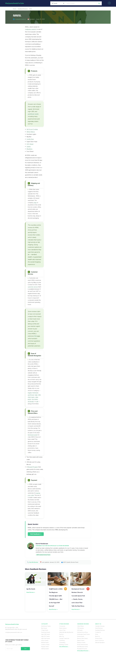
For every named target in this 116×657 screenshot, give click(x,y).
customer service (33, 287)
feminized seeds (32, 435)
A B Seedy (79, 630)
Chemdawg (62, 642)
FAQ (35, 336)
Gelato (29, 146)
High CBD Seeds (45, 634)
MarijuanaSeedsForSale (14, 3)
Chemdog (62, 640)
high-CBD (38, 395)
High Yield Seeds (45, 638)
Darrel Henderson (42, 543)
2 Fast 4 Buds (80, 626)
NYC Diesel (30, 144)
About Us (97, 636)
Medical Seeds (45, 642)
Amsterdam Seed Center (83, 634)
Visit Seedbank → (35, 534)
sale (37, 401)
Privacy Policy (98, 638)
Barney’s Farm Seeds (82, 638)
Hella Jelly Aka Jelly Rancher (66, 632)
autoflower (31, 395)
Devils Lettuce (62, 628)
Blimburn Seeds (81, 642)
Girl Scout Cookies (32, 129)
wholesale (31, 401)
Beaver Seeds (80, 640)
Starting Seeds (45, 648)
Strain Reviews (99, 628)
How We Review (33, 562)
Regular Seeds (45, 646)
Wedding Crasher (63, 644)
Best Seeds (44, 628)
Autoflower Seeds (46, 626)
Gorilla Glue (30, 139)
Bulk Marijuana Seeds (82, 646)
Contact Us (98, 632)
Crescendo (62, 626)
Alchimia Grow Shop (82, 632)
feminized (35, 393)
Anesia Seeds (80, 636)
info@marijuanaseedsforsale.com (13, 632)
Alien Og (61, 636)
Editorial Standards (100, 642)
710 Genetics (80, 628)
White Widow (31, 132)
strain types (31, 397)
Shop (96, 634)
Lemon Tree (62, 630)
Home (14, 9)
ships (35, 202)
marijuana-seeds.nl (20, 19)
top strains (35, 399)
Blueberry (29, 149)
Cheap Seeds (44, 630)
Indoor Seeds (44, 640)
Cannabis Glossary (100, 626)
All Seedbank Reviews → (83, 650)
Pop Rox (61, 634)
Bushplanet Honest (82, 648)
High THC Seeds (45, 636)
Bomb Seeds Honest (82, 644)
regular (30, 393)
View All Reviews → (64, 646)
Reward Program (33, 467)
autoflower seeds (33, 114)
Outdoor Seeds (45, 644)
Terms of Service (99, 640)
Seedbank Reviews (23, 9)
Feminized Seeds (45, 632)
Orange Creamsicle (64, 638)
